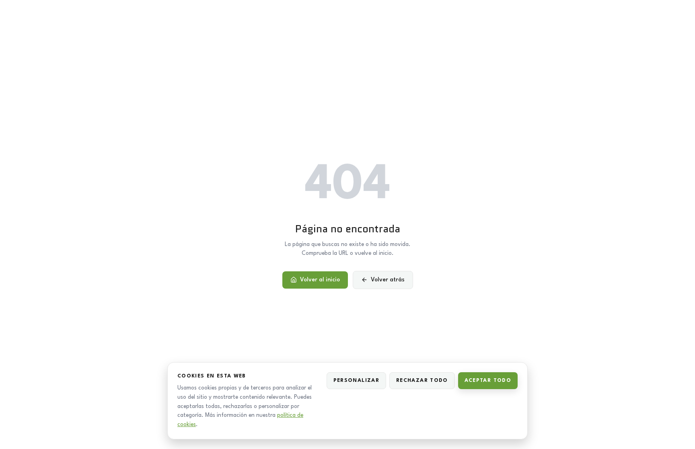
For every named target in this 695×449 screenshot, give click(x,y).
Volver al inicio (320, 280)
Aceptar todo (488, 380)
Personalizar (356, 380)
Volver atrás (388, 280)
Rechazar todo (422, 380)
